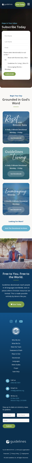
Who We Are (16, 340)
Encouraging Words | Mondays (13, 68)
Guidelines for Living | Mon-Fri (18, 63)
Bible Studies (16, 365)
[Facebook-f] (16, 321)
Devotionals (16, 358)
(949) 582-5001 (15, 383)
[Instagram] (11, 321)
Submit (9, 426)
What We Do (16, 343)
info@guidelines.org (17, 391)
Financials (6, 453)
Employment (25, 453)
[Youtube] (20, 321)
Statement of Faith (16, 350)
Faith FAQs (16, 372)
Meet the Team (16, 347)
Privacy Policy (15, 453)
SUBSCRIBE (9, 74)
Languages (16, 361)
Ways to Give (16, 354)
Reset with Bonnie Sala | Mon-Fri (16, 59)
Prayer (16, 368)
